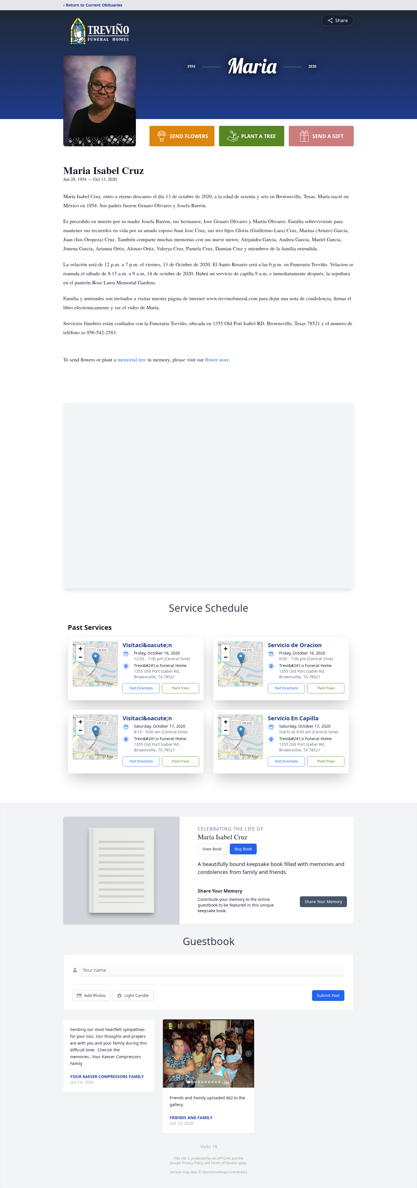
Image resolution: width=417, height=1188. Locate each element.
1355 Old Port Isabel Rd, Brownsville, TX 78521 (157, 673)
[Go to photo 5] (202, 1082)
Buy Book (243, 849)
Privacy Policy (192, 1163)
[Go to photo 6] (206, 1082)
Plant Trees (180, 688)
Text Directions (141, 688)
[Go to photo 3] (195, 1082)
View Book (212, 849)
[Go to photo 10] (219, 1082)
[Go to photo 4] (199, 1082)
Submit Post (328, 995)
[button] (95, 658)
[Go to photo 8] (212, 1082)
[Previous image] (168, 1053)
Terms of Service (224, 1163)
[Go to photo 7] (209, 1082)
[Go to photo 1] (188, 1082)
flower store (217, 359)
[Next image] (248, 1053)
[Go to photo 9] (216, 1082)
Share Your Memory (323, 901)
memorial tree (131, 359)
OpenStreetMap (214, 1172)
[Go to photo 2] (192, 1082)
